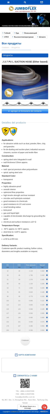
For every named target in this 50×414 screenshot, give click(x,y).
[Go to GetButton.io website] (44, 411)
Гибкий (7, 33)
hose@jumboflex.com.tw (25, 397)
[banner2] (25, 20)
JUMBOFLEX (25, 9)
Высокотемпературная (24, 37)
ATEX (6, 37)
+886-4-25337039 (27, 391)
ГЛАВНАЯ (25, 340)
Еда (17, 33)
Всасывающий (30, 33)
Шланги (42, 37)
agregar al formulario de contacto (26, 111)
